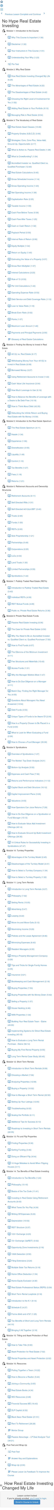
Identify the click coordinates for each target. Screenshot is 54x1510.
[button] (1, 2)
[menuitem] (1, 6)
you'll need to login (38, 1498)
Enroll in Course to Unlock (27, 1502)
